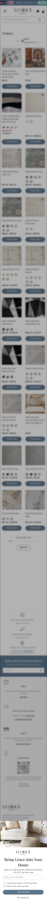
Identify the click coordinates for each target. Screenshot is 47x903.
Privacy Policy (32, 883)
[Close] (43, 824)
